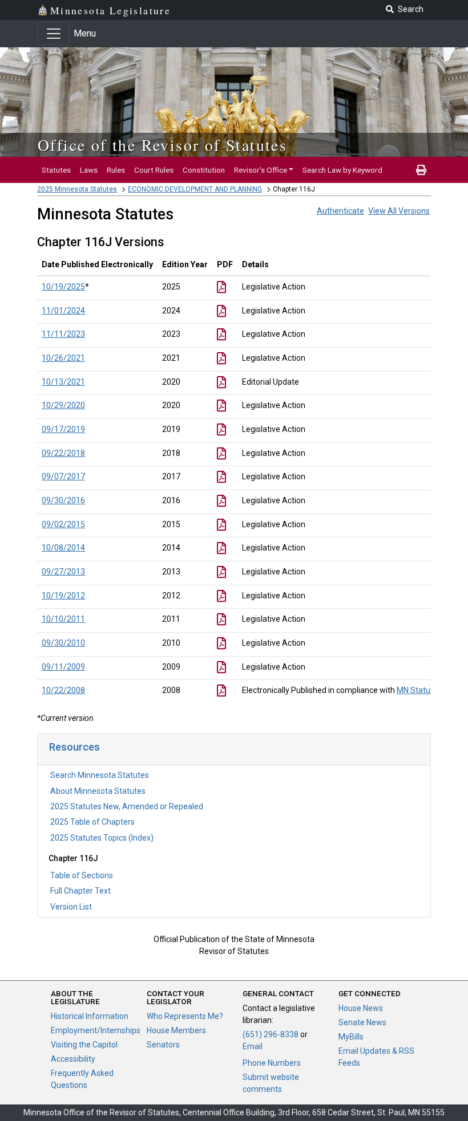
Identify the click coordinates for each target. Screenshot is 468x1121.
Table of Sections (81, 875)
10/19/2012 (63, 595)
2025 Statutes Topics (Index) (102, 837)
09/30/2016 (63, 500)
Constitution (204, 169)
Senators (163, 1044)
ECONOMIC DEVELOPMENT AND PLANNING (195, 189)
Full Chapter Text (80, 890)
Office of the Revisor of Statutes (162, 145)
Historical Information (89, 1016)
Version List (71, 906)
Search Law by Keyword (342, 169)
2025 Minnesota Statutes (77, 189)
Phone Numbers (272, 1062)
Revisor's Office (260, 169)
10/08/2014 (63, 547)
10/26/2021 (63, 357)
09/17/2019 (63, 429)
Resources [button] (74, 747)
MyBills (351, 1036)
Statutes (56, 169)
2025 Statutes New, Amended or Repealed (126, 806)
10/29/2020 (63, 405)
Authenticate (340, 210)
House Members (176, 1030)
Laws (89, 169)
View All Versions (399, 210)
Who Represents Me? (185, 1016)
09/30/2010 (63, 642)
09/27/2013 (63, 571)
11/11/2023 (63, 334)
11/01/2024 (63, 310)
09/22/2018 (63, 453)
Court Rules (154, 169)
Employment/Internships (95, 1030)
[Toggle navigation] (54, 33)
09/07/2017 (63, 476)
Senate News (362, 1022)
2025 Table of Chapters (92, 821)
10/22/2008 (63, 690)
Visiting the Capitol (84, 1044)
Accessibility (73, 1058)
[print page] (421, 169)
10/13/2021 (63, 381)
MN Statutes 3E (425, 690)
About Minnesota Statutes (98, 791)
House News (360, 1008)
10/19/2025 (63, 286)
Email (253, 1046)
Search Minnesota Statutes (99, 775)
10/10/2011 (63, 618)
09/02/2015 (63, 524)
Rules (116, 169)
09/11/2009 (63, 666)
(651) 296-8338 (270, 1034)
